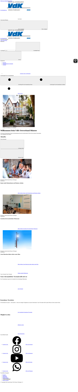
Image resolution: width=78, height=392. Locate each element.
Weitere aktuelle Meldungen (23, 273)
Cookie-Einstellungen (6, 379)
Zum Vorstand (20, 288)
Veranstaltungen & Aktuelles (8, 63)
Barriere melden (6, 377)
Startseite (4, 62)
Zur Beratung (25, 73)
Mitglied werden (21, 324)
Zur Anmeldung (25, 312)
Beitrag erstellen (6, 380)
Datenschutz (5, 376)
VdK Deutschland (3, 40)
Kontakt (4, 374)
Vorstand (4, 64)
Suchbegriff (2, 50)
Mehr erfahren (29, 193)
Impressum (5, 375)
